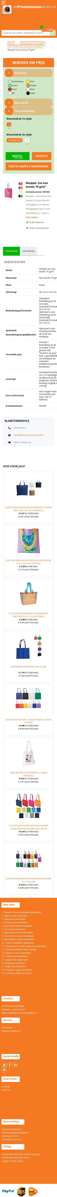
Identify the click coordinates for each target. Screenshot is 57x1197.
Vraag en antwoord (11, 1031)
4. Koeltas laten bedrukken (15, 922)
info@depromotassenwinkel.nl (28, 435)
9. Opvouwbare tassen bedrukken (18, 939)
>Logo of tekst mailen (12, 1161)
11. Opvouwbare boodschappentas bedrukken (24, 946)
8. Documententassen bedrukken (18, 936)
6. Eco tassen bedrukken (13, 929)
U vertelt (6, 1086)
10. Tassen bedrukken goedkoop (18, 942)
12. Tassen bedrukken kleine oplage (19, 949)
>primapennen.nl (10, 1135)
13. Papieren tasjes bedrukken (16, 952)
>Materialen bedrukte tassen (16, 1157)
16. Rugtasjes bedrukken (14, 963)
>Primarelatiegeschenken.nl (15, 1132)
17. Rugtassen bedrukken (14, 966)
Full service (7, 1027)
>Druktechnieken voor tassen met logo (21, 1154)
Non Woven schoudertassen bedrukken (26, 47)
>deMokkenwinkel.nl (11, 1139)
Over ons (6, 1089)
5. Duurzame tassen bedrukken (17, 925)
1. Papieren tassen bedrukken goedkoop (21, 912)
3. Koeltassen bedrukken (14, 919)
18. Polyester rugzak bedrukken (17, 969)
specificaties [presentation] (11, 251)
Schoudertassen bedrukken (33, 43)
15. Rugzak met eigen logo (15, 959)
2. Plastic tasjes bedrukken (15, 915)
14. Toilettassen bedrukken (15, 956)
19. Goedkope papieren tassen (16, 973)
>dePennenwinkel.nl (11, 1129)
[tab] (11, 251)
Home (11, 43)
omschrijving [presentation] (28, 251)
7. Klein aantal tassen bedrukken (17, 932)
